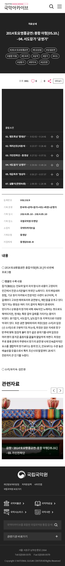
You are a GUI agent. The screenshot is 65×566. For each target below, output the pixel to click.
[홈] (16, 2)
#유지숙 (32, 62)
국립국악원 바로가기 (12, 489)
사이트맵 (38, 484)
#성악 (35, 56)
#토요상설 (37, 50)
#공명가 (20, 62)
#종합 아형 (12, 56)
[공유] (49, 81)
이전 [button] (54, 390)
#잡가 (45, 56)
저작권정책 (26, 484)
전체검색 (51, 6)
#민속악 (25, 56)
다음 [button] (60, 390)
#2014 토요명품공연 (19, 50)
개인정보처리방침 (11, 484)
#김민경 (44, 62)
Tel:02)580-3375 (23, 554)
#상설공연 (50, 50)
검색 (55, 524)
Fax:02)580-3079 (42, 554)
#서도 (55, 56)
